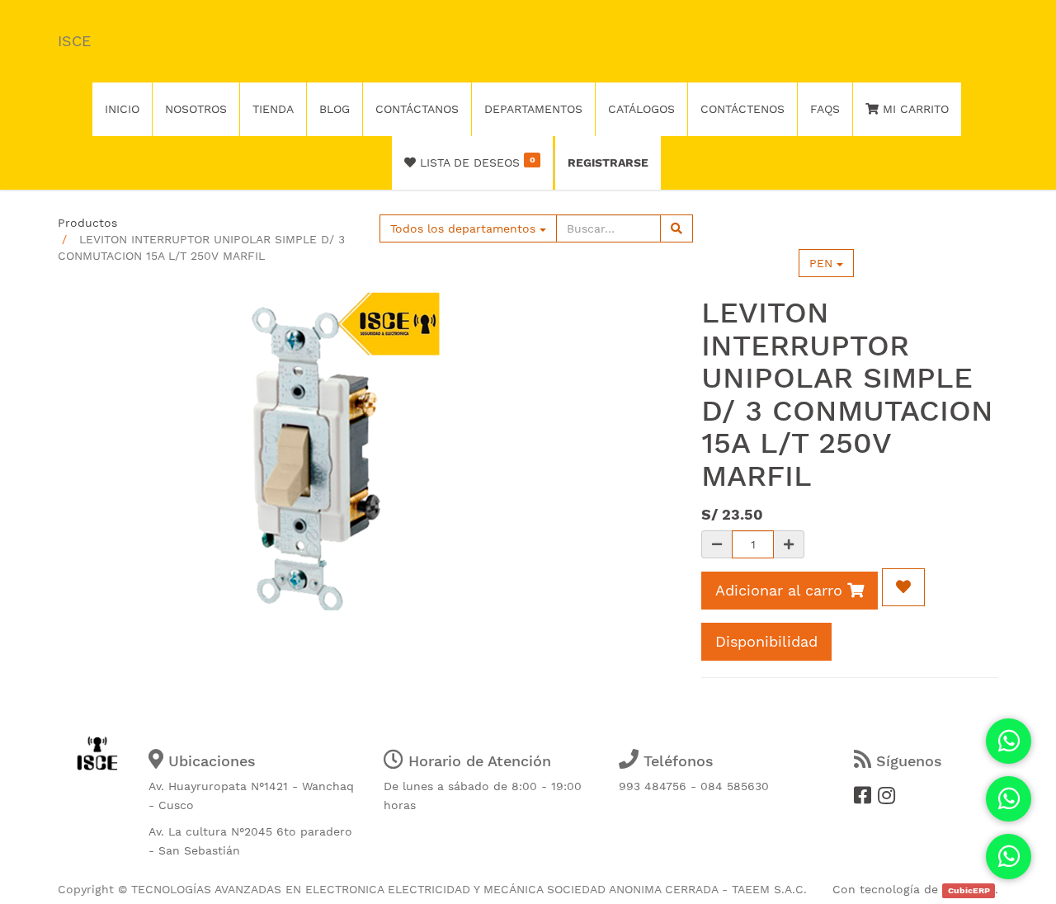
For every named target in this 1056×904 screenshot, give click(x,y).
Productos (87, 222)
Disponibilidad (766, 641)
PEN (823, 263)
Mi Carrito (914, 108)
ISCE (74, 40)
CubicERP (969, 890)
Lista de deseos (475, 161)
